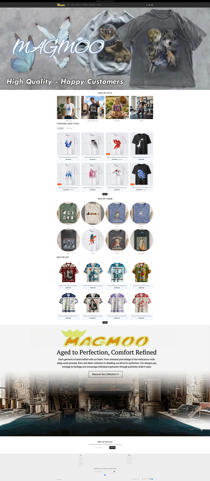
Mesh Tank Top (92, 4)
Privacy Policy (129, 461)
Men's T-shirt (78, 4)
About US (80, 457)
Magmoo (60, 479)
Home (68, 4)
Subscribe (112, 447)
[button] (147, 5)
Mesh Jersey (85, 4)
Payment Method (81, 463)
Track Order (99, 4)
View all (105, 194)
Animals (72, 4)
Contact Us (81, 459)
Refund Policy (129, 463)
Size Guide (81, 461)
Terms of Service (129, 459)
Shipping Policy (129, 457)
